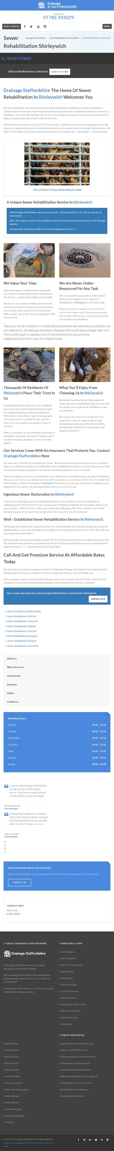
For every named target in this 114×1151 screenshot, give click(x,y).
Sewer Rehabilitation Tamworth (22, 621)
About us (12, 658)
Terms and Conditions (13, 1143)
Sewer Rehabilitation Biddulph (21, 626)
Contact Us (97, 599)
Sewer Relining (12, 1096)
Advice (10, 693)
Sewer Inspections (14, 1083)
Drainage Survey (68, 998)
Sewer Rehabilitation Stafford (21, 616)
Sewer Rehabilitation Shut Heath (23, 646)
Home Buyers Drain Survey (73, 1004)
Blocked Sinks (11, 1063)
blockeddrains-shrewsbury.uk (74, 1089)
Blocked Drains (12, 1050)
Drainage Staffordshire (29, 953)
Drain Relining (66, 971)
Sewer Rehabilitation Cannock (21, 631)
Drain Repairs (66, 978)
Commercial (13, 676)
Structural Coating (69, 1017)
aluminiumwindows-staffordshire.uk (77, 1056)
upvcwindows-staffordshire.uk (75, 1070)
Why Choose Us (15, 667)
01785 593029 (19, 58)
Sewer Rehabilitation (14, 1116)
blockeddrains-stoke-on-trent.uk (76, 1083)
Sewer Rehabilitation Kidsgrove (22, 636)
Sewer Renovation (13, 1109)
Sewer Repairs (12, 1102)
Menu (107, 26)
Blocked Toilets (12, 1070)
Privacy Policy (31, 1143)
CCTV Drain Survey (69, 991)
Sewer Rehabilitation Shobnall (21, 641)
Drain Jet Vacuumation (71, 965)
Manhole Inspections (70, 1011)
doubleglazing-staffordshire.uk (75, 1063)
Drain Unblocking (68, 984)
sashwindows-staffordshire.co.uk (76, 1043)
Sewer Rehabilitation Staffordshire (24, 611)
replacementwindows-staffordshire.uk (79, 1076)
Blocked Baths (12, 1043)
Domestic (12, 684)
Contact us (13, 701)
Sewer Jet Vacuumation (16, 1089)
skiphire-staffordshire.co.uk (73, 1050)
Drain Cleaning (67, 952)
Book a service (11, 26)
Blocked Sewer (12, 1056)
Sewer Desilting (12, 1076)
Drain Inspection (68, 958)
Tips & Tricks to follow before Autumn (57, 190)
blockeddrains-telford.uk (72, 1096)
